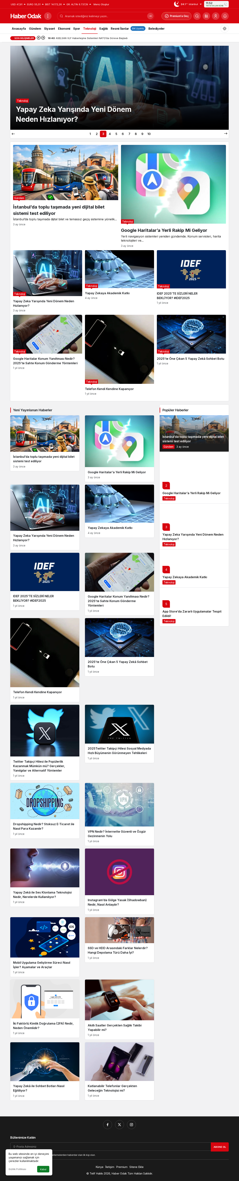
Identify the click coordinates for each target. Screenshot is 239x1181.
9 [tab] (142, 134)
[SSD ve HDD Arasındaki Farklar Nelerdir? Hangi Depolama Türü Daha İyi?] (119, 939)
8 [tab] (136, 134)
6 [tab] (123, 134)
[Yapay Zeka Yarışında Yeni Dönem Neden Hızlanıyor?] (47, 281)
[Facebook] (107, 1124)
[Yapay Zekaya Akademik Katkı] (119, 281)
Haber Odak (25, 16)
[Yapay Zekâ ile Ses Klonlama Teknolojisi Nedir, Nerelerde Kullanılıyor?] (44, 878)
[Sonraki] (43, 38)
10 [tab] (149, 134)
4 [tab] (110, 134)
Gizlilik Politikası (17, 1169)
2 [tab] (97, 134)
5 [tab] (116, 134)
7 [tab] (129, 134)
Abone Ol (220, 1146)
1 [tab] (90, 134)
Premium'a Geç (179, 16)
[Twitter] (119, 1124)
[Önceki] (38, 38)
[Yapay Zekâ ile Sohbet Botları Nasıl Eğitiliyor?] (44, 1071)
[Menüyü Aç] (48, 16)
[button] (206, 16)
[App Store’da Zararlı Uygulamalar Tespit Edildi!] (194, 606)
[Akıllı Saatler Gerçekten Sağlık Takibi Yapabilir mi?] (119, 1009)
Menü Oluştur (101, 4)
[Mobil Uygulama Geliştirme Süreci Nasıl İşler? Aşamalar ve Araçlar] (44, 947)
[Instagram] (131, 1124)
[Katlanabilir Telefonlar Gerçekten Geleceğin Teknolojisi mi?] (119, 1071)
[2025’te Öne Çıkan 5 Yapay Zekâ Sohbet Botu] (191, 355)
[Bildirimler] (225, 16)
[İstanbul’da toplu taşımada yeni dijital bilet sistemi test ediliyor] (65, 196)
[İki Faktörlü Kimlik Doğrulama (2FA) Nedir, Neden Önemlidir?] (44, 1009)
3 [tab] (103, 134)
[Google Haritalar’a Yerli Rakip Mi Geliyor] (173, 196)
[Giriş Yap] (215, 16)
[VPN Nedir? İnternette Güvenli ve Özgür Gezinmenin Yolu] (119, 814)
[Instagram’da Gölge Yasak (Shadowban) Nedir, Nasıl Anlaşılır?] (119, 881)
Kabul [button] (43, 1169)
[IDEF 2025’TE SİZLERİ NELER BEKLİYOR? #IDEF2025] (191, 281)
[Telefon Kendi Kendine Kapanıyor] (119, 355)
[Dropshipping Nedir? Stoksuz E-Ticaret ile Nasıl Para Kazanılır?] (44, 810)
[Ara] (197, 16)
